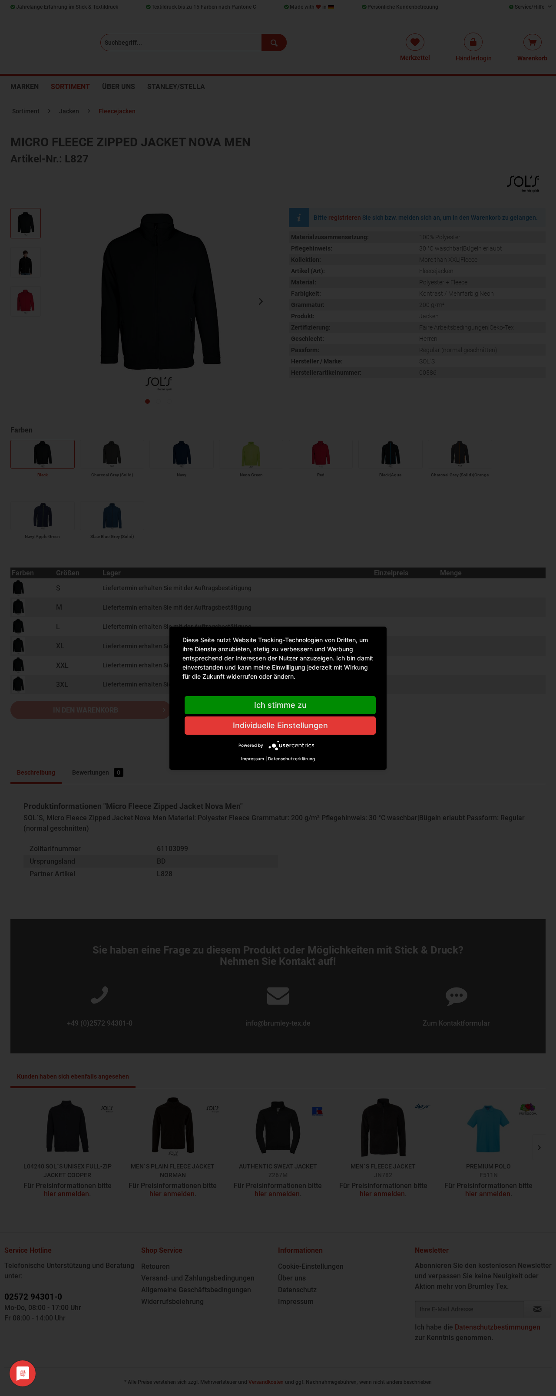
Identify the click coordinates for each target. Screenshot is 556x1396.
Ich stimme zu (280, 705)
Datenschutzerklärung (291, 758)
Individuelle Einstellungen (280, 725)
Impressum (252, 758)
